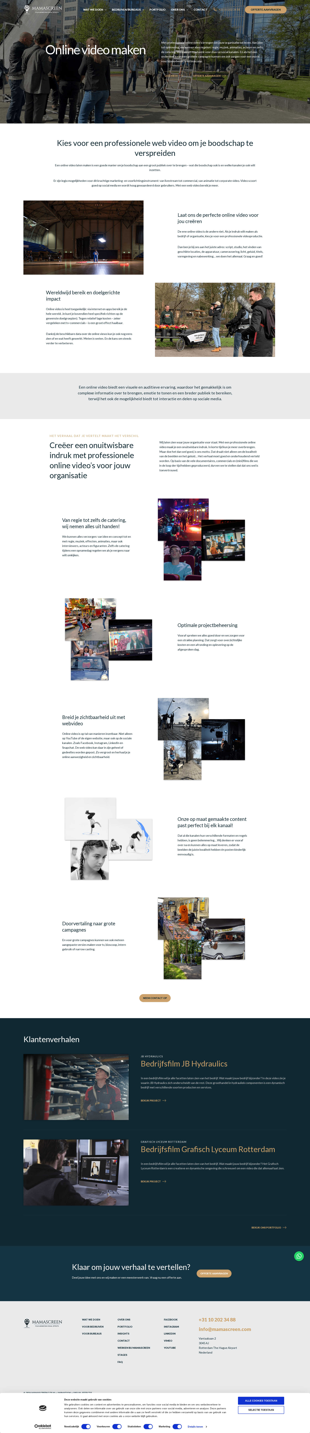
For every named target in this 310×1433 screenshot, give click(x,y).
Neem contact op (155, 998)
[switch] (117, 1426)
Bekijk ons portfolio (266, 1227)
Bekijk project (159, 1101)
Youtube (170, 1347)
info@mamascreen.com (225, 1329)
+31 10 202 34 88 (217, 1319)
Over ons (124, 1319)
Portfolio (125, 1326)
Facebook (171, 1319)
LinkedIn (170, 1333)
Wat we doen (91, 1319)
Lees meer (171, 75)
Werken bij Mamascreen (134, 1347)
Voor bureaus (92, 1333)
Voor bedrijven (92, 1326)
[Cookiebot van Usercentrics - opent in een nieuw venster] (43, 1426)
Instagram (171, 1326)
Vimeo (168, 1340)
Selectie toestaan (261, 1410)
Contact (124, 1340)
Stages (122, 1354)
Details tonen (195, 1426)
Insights (123, 1333)
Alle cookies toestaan (261, 1400)
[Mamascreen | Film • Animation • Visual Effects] (42, 9)
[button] (104, 9)
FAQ (120, 1361)
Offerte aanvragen (207, 75)
